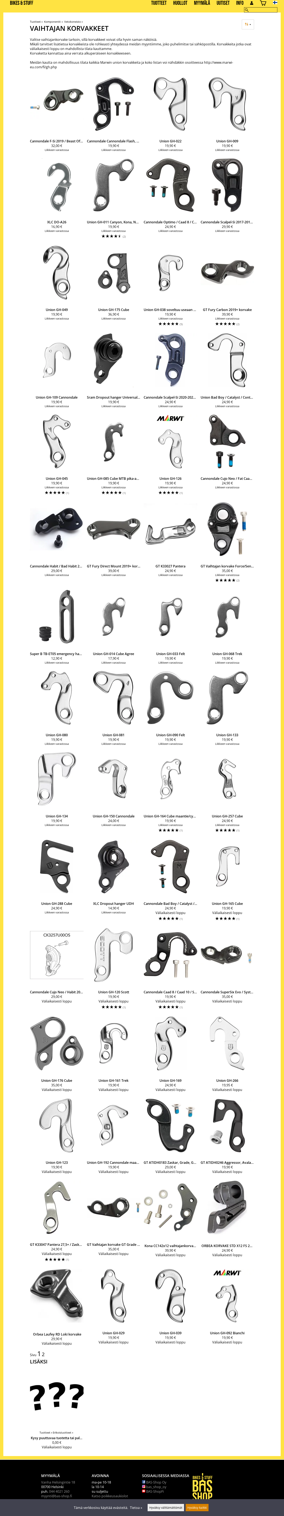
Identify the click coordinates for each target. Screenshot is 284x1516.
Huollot (180, 3)
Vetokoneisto (73, 22)
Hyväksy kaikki (197, 1508)
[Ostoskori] (263, 3)
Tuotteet (159, 3)
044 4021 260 (59, 1491)
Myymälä (202, 3)
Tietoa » (136, 1507)
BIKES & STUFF (21, 3)
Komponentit (53, 22)
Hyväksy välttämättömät (165, 1508)
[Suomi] (278, 2)
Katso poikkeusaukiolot (110, 1496)
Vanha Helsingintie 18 (58, 1482)
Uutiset (223, 3)
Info (239, 3)
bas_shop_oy (155, 1487)
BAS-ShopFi (154, 1491)
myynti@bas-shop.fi (56, 1496)
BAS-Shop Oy (155, 1482)
